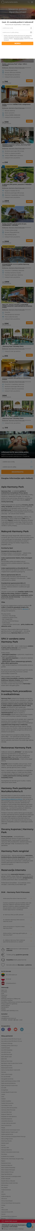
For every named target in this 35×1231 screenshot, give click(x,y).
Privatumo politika (18, 38)
